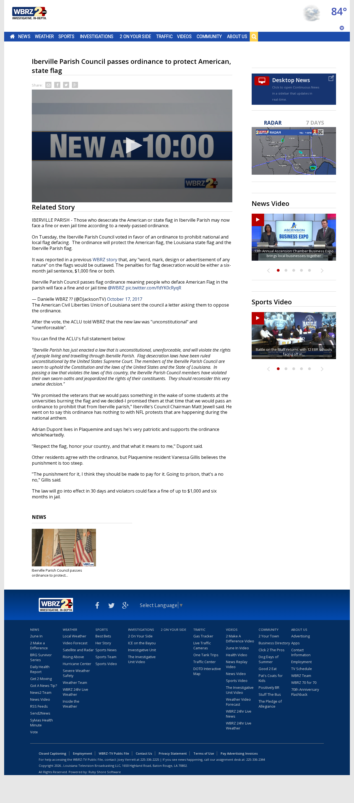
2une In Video (237, 647)
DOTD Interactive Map (207, 671)
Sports (66, 36)
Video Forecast (75, 642)
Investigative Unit (142, 649)
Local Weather (74, 636)
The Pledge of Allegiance (270, 704)
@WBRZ (116, 288)
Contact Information (301, 652)
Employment (301, 661)
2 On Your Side (135, 36)
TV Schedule (301, 668)
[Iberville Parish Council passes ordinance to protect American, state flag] (64, 547)
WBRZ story (105, 260)
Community (209, 36)
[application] (132, 146)
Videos (184, 36)
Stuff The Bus (270, 694)
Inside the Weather (71, 704)
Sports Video (106, 663)
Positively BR (269, 687)
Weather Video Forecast (238, 702)
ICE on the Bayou (142, 642)
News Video (40, 699)
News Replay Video (236, 664)
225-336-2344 (255, 759)
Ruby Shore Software (104, 772)
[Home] (29, 16)
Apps (295, 642)
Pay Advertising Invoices (239, 753)
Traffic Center (204, 661)
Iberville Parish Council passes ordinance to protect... (57, 573)
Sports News (106, 649)
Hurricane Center (77, 663)
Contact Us (144, 753)
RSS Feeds (39, 706)
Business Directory (274, 642)
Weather (44, 36)
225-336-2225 (149, 759)
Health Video (236, 654)
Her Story (103, 642)
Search (253, 36)
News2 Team (40, 692)
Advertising (300, 636)
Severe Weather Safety (76, 673)
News (24, 36)
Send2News (40, 713)
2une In (36, 636)
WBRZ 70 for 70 (303, 682)
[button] (132, 145)
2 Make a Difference (39, 645)
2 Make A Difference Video (240, 639)
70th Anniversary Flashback (305, 692)
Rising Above (73, 656)
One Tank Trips (205, 654)
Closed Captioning (52, 753)
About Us (237, 36)
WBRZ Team (301, 675)
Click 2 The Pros (272, 649)
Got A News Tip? (43, 685)
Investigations (97, 36)
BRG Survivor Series (41, 657)
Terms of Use (203, 753)
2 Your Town (269, 636)
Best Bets (103, 636)
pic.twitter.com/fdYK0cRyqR (153, 288)
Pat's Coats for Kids (271, 678)
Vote (34, 731)
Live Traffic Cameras (202, 645)
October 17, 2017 (124, 299)
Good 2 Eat (268, 668)
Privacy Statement (173, 753)
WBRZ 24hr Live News (238, 714)
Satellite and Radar (78, 649)
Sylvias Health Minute (41, 723)
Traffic (164, 36)
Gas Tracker (203, 636)
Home (12, 36)
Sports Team (105, 656)
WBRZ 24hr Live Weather (75, 692)
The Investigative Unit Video (142, 659)
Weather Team (75, 682)
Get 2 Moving (41, 678)
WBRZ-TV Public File (114, 753)
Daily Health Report (40, 669)
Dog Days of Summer (268, 659)
